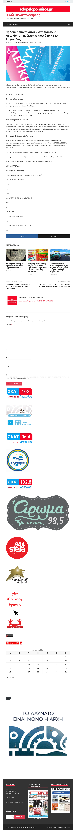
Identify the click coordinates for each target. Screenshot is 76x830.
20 (29, 668)
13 (29, 664)
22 (47, 668)
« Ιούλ (7, 677)
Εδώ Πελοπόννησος (23, 15)
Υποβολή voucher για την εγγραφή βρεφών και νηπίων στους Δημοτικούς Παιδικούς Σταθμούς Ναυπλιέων (37, 268)
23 (56, 668)
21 (38, 668)
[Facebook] (65, 1)
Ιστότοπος (9, 366)
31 (66, 672)
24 (66, 668)
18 (10, 668)
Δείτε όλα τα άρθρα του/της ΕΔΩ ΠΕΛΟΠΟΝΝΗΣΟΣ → (36, 301)
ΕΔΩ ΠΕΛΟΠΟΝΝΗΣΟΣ (21, 42)
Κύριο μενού (13, 24)
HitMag (68, 827)
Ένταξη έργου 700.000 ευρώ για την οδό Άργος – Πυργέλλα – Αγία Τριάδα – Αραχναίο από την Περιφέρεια (59, 268)
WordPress (60, 827)
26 (19, 672)
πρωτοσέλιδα (38, 819)
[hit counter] (14, 644)
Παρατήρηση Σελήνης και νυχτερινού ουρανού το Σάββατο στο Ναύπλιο (15, 266)
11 (10, 664)
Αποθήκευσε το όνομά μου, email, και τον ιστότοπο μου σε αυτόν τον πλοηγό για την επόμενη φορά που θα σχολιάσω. (37, 378)
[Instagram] (70, 1)
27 (29, 672)
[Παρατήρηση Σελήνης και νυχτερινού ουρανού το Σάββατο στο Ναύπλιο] (16, 261)
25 (10, 672)
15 (47, 664)
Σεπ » (12, 677)
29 (47, 672)
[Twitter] (67, 1)
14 (38, 664)
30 (56, 672)
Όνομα (8, 349)
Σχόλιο (9, 324)
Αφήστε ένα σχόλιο (35, 42)
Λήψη (8, 698)
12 (19, 664)
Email (8, 358)
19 (19, 668)
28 (38, 672)
